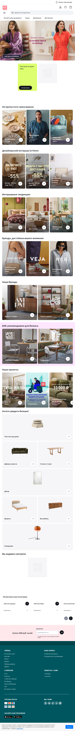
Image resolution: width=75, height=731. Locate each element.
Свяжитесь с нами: (51, 670)
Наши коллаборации (10, 684)
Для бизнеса (49, 18)
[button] (70, 7)
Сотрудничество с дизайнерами (53, 656)
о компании (8, 670)
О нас (6, 674)
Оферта (6, 666)
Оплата (6, 659)
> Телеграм (47, 674)
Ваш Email (39, 629)
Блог (5, 686)
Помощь (7, 650)
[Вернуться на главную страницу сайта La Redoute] (5, 8)
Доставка (7, 656)
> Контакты (47, 676)
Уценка (27, 18)
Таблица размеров (9, 664)
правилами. (19, 728)
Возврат (6, 661)
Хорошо (69, 727)
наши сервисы (49, 650)
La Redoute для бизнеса (51, 654)
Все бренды (7, 681)
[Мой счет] (60, 7)
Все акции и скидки (10, 689)
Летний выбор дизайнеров (13, 18)
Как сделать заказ (9, 654)
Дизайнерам (37, 18)
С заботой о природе (10, 679)
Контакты (7, 676)
